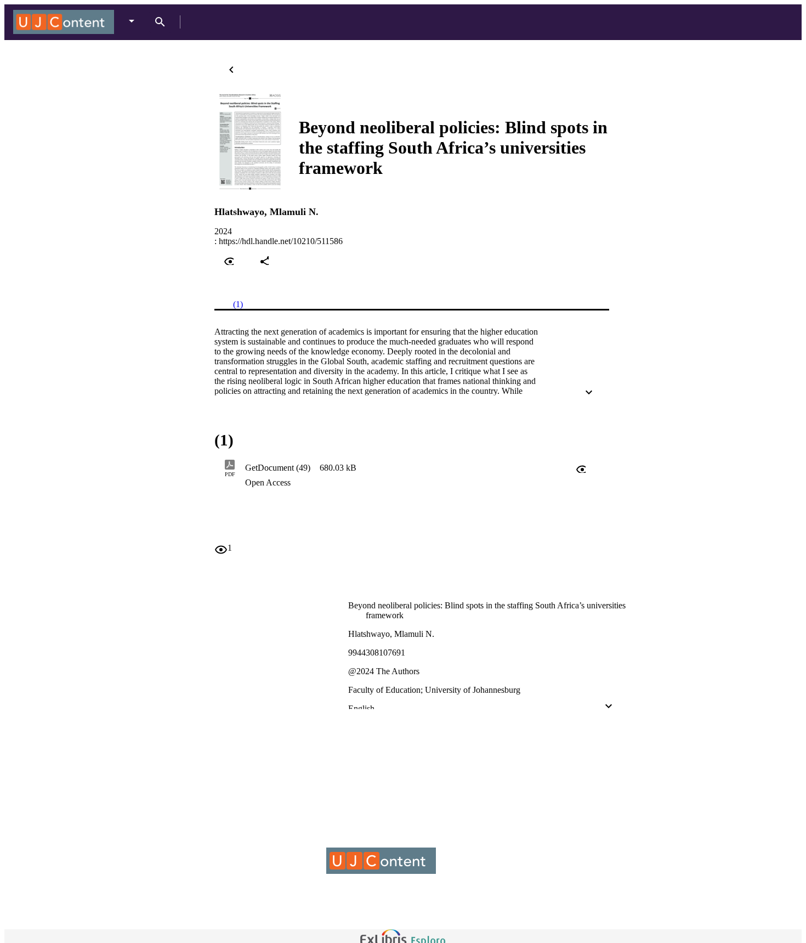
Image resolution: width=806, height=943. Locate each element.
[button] (547, 468)
